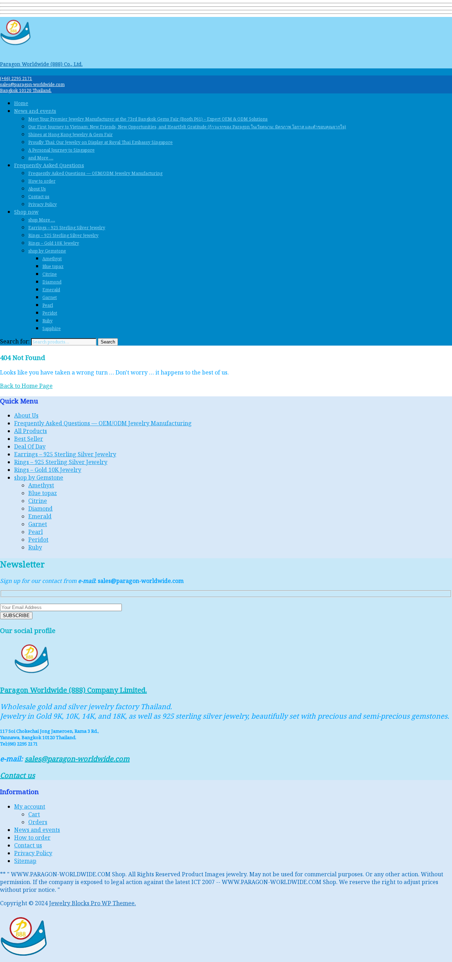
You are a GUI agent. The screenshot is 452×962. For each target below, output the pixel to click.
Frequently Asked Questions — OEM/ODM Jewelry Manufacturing (95, 173)
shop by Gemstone (47, 251)
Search (108, 342)
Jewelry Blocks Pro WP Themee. (92, 903)
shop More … (41, 220)
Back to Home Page (26, 386)
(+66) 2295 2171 (16, 78)
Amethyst (52, 259)
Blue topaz (53, 266)
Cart (34, 814)
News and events (35, 111)
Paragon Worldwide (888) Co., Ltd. (41, 64)
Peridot (49, 313)
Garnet (49, 297)
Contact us (38, 197)
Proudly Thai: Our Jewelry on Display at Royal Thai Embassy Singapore (100, 142)
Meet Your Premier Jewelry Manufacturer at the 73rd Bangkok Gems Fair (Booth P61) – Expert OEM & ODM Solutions (148, 119)
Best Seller (28, 439)
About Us (37, 189)
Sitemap (25, 861)
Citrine (49, 274)
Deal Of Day (30, 446)
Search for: (15, 341)
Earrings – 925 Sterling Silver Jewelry (66, 228)
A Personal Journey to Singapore (61, 150)
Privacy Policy (42, 204)
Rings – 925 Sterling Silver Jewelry (63, 235)
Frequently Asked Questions (49, 165)
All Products (30, 431)
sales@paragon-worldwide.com (32, 84)
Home (21, 103)
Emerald (51, 290)
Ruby (47, 321)
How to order (41, 181)
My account (29, 806)
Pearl (47, 305)
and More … (40, 158)
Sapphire (51, 328)
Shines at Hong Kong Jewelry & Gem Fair (70, 135)
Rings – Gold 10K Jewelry (53, 243)
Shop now (26, 211)
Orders (37, 822)
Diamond (51, 282)
